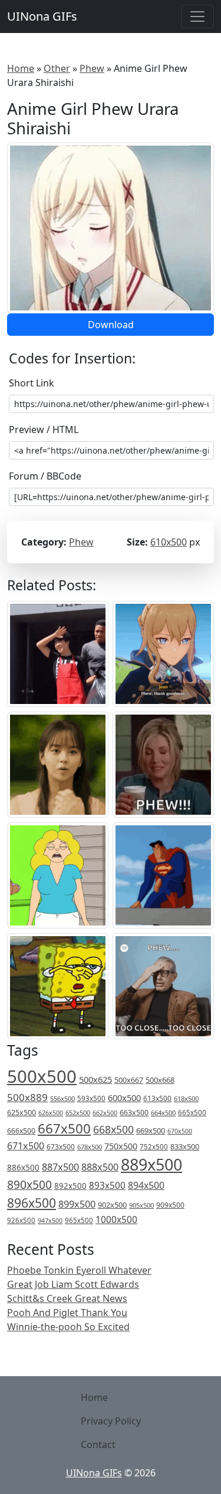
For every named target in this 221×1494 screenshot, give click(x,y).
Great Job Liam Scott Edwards (73, 1284)
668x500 (113, 1129)
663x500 (134, 1113)
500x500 (42, 1076)
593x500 (91, 1098)
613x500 (157, 1098)
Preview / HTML (43, 429)
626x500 (50, 1112)
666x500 (21, 1131)
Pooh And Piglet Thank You (67, 1312)
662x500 (105, 1112)
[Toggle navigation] (197, 16)
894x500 (146, 1185)
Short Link (31, 382)
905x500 (141, 1205)
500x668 (160, 1080)
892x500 (70, 1186)
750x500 (120, 1146)
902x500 (112, 1204)
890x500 (29, 1184)
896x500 (31, 1202)
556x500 (62, 1098)
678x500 (89, 1146)
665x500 (192, 1112)
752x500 (154, 1146)
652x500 (77, 1112)
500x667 (128, 1080)
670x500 (179, 1131)
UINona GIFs (42, 16)
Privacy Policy (111, 1420)
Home (20, 68)
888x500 (99, 1167)
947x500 (50, 1221)
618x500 (186, 1098)
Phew (92, 68)
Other (57, 68)
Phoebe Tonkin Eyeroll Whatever (79, 1270)
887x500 (60, 1167)
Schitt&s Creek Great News (67, 1298)
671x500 (25, 1145)
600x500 (124, 1097)
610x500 (168, 542)
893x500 (107, 1185)
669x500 (150, 1130)
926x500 (21, 1220)
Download (111, 324)
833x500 (184, 1146)
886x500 (23, 1167)
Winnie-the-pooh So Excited (68, 1326)
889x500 (151, 1164)
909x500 (170, 1205)
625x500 (21, 1113)
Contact (98, 1444)
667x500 (64, 1128)
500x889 (27, 1097)
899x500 (76, 1204)
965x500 (79, 1220)
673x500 (61, 1147)
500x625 (95, 1079)
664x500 (163, 1112)
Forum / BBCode (45, 476)
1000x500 (116, 1219)
